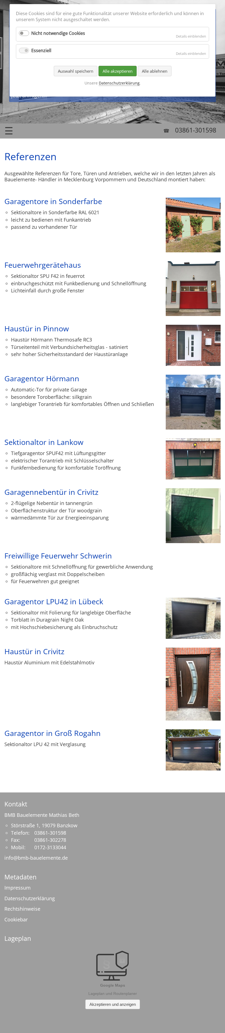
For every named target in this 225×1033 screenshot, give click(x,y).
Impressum (17, 887)
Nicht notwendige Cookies (58, 33)
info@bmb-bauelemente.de (36, 857)
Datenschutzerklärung (29, 898)
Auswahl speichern (75, 71)
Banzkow (67, 825)
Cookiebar (16, 919)
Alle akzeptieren (118, 71)
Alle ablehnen (154, 71)
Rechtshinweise (22, 908)
